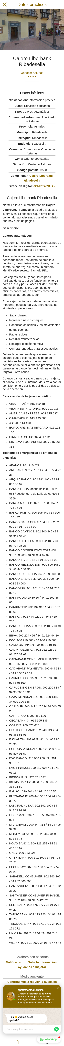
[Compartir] (17, 1042)
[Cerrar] (5, 5)
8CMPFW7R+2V (44, 186)
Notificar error (16, 962)
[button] (57, 988)
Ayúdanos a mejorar (32, 967)
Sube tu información (42, 962)
